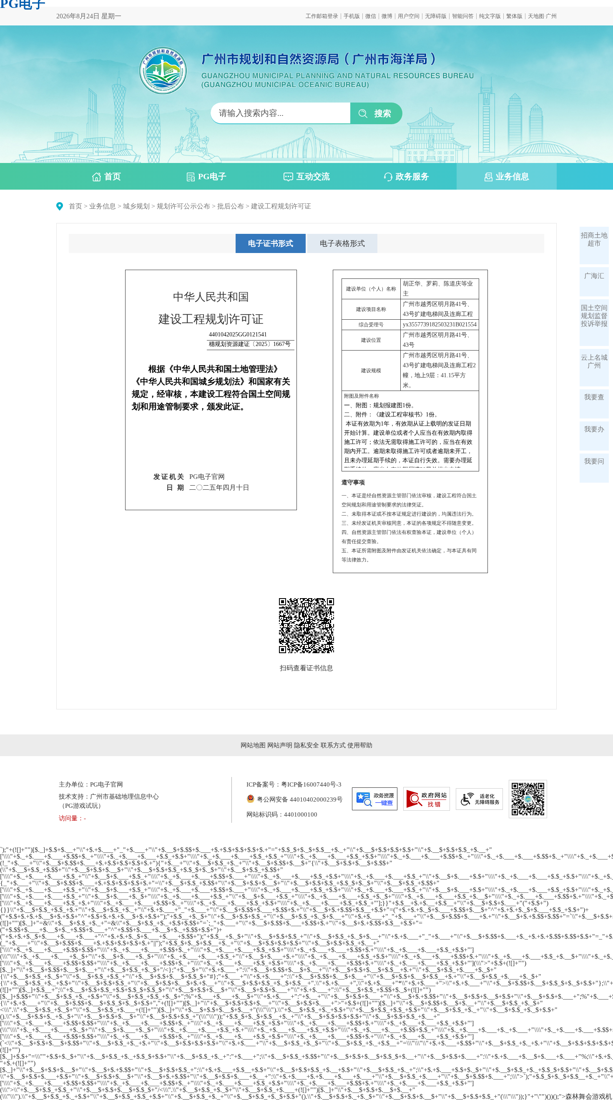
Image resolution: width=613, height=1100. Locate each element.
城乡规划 (136, 206)
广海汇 (594, 275)
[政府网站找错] (427, 798)
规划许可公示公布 (183, 206)
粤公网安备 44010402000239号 (300, 799)
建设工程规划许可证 (281, 206)
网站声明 (279, 745)
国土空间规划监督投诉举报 (594, 315)
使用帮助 (359, 745)
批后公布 (230, 206)
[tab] (271, 243)
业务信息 (512, 176)
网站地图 (253, 745)
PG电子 (212, 176)
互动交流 (313, 176)
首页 (112, 176)
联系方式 (333, 745)
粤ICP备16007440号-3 (311, 784)
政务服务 (412, 176)
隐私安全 (306, 745)
